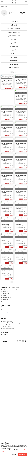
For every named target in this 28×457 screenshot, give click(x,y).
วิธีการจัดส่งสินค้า (6, 291)
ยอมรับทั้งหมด (22, 454)
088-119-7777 (8, 326)
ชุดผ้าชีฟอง (14, 43)
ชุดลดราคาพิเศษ (14, 61)
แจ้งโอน (4, 295)
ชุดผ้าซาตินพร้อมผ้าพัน (14, 36)
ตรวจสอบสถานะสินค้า (7, 297)
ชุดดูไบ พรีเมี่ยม (14, 25)
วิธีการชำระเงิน (6, 293)
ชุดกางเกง (14, 57)
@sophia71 (8, 310)
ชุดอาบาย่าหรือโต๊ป (14, 46)
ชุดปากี (14, 50)
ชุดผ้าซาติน (14, 39)
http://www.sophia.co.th (7, 321)
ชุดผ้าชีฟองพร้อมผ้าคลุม (14, 29)
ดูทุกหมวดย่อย (14, 22)
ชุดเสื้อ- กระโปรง (14, 64)
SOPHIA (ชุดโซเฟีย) (14, 68)
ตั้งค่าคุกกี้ (13, 454)
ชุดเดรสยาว (14, 54)
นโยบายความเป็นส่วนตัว (8, 301)
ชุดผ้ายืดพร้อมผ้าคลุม (14, 32)
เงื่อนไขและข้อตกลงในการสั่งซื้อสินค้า (11, 289)
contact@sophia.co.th (9, 328)
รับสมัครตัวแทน (6, 299)
